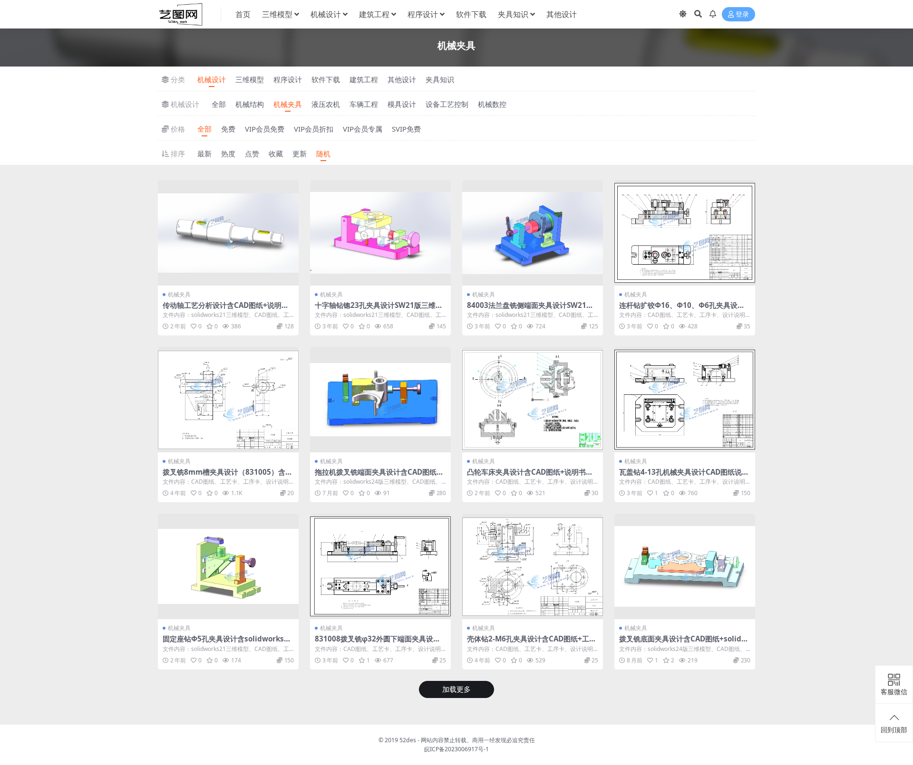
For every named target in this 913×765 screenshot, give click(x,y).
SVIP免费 (406, 129)
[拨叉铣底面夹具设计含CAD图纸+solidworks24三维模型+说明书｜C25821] (684, 566)
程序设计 (423, 14)
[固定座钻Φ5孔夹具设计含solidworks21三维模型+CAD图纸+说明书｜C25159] (228, 566)
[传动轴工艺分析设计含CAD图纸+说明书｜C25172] (228, 233)
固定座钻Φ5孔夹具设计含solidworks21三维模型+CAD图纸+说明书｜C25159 (227, 643)
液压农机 (325, 104)
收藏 (276, 153)
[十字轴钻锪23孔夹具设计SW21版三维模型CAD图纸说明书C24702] (380, 233)
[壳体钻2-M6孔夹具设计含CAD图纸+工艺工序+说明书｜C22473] (532, 566)
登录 (742, 14)
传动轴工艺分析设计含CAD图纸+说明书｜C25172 (226, 309)
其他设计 (561, 14)
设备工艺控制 (447, 104)
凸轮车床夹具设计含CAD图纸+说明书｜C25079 (532, 476)
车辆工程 (364, 104)
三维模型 (277, 14)
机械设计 (326, 14)
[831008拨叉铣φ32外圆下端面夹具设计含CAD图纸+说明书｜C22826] (380, 566)
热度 (228, 153)
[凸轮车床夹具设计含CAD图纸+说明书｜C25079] (532, 399)
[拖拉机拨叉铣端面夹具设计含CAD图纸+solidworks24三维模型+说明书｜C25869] (380, 399)
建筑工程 (374, 14)
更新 (299, 153)
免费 (228, 129)
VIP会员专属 (362, 129)
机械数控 (492, 104)
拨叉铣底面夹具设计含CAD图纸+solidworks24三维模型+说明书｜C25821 (683, 643)
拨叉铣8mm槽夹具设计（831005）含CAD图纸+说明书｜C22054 (226, 476)
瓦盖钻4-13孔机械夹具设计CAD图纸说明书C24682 (684, 476)
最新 (204, 153)
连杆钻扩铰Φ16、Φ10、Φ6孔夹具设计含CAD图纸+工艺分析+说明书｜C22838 (683, 309)
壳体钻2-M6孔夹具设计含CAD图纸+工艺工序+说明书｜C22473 (531, 643)
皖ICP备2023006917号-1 (456, 749)
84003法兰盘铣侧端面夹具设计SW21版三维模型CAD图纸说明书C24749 (530, 309)
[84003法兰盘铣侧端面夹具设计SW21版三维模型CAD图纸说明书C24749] (532, 233)
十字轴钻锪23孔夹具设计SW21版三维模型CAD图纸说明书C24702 (379, 309)
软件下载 (471, 14)
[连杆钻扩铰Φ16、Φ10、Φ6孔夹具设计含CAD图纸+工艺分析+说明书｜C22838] (684, 233)
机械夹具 (287, 104)
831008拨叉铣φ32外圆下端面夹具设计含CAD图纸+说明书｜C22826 (377, 643)
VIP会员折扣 (313, 129)
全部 (219, 104)
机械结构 (249, 104)
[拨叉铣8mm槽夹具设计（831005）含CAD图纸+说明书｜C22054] (228, 399)
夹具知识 (513, 14)
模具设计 (402, 104)
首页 (243, 14)
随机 (323, 153)
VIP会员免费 (264, 129)
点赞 (252, 153)
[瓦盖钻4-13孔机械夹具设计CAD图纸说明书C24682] (684, 399)
